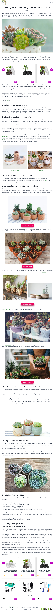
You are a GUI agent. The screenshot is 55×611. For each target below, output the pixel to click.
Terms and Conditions (27, 609)
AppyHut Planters (40, 170)
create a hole (29, 129)
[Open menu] (53, 3)
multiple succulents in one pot (17, 451)
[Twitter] (13, 607)
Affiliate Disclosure (29, 607)
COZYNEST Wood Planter (40, 301)
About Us (18, 607)
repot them (46, 180)
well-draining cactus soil (42, 230)
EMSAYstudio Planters (15, 170)
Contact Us (23, 607)
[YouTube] (13, 609)
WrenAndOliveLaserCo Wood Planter (14, 301)
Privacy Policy (35, 607)
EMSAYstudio (5, 136)
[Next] (51, 69)
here (41, 602)
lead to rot (44, 272)
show (8, 100)
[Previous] (3, 69)
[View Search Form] (50, 3)
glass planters (8, 345)
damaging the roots (6, 309)
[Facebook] (10, 607)
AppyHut (4, 139)
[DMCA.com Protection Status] (47, 608)
